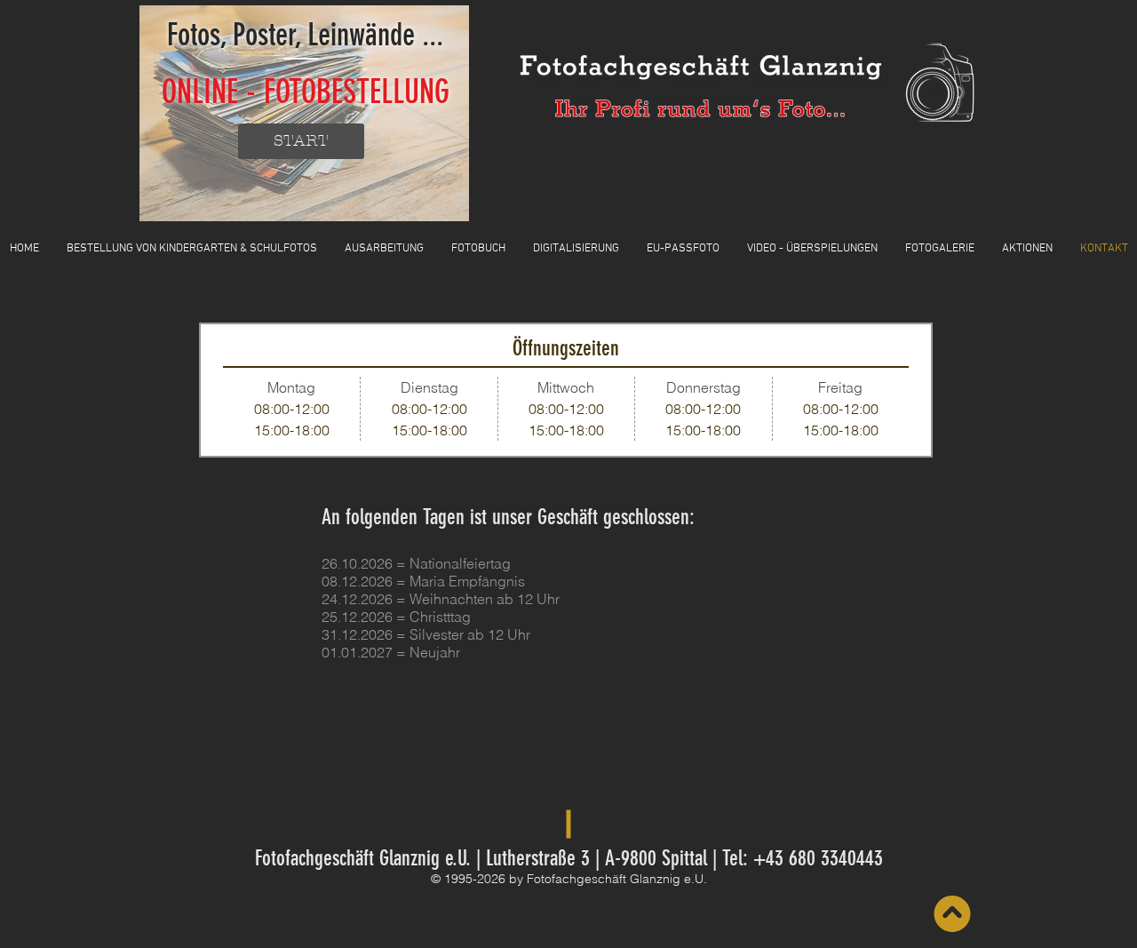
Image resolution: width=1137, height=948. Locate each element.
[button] (478, 249)
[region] (304, 113)
